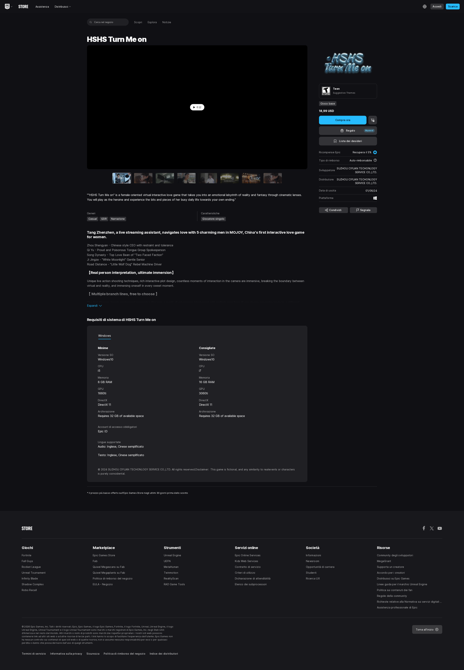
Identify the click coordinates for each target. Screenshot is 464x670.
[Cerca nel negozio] (91, 22)
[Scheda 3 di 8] (165, 178)
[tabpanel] (197, 378)
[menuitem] (138, 22)
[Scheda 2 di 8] (143, 178)
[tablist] (197, 335)
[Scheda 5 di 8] (208, 178)
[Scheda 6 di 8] (229, 178)
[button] (197, 305)
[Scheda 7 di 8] (251, 178)
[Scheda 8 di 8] (272, 178)
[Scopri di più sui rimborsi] (375, 160)
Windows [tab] (104, 335)
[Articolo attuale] (121, 178)
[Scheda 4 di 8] (186, 178)
